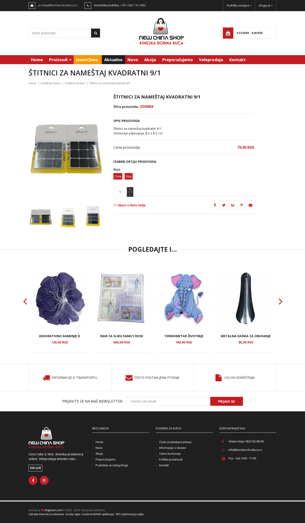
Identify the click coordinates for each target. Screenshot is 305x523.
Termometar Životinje (183, 336)
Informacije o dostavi (172, 448)
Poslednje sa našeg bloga (112, 465)
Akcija (150, 59)
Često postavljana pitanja (175, 442)
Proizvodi (58, 59)
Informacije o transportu (74, 378)
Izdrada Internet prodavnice (46, 514)
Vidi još (35, 468)
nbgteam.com (53, 510)
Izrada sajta (72, 514)
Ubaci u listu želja (131, 205)
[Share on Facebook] (215, 205)
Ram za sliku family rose (121, 336)
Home (37, 59)
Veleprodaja (211, 59)
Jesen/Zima (87, 59)
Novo (132, 59)
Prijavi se (226, 401)
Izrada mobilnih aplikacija (97, 514)
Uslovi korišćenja (239, 378)
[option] (60, 312)
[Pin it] (232, 205)
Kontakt (237, 59)
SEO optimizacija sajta (130, 514)
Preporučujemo (177, 59)
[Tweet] (223, 205)
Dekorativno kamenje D (59, 336)
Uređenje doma (51, 83)
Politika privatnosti (171, 459)
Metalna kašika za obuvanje (246, 336)
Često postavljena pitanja (157, 378)
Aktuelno (113, 59)
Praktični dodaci (75, 83)
